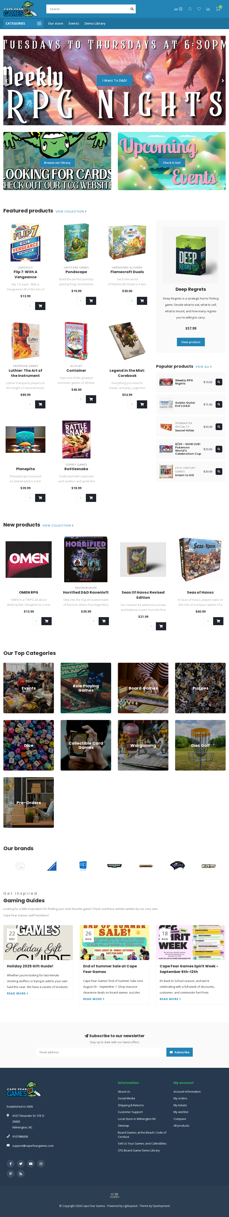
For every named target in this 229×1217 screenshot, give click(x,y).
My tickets (180, 1105)
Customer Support (130, 1112)
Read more (17, 993)
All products (181, 1126)
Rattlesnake (76, 469)
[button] (6, 80)
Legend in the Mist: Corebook (127, 373)
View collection (70, 211)
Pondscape (76, 271)
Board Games (127, 665)
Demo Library (95, 23)
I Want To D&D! (114, 80)
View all (202, 366)
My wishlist (181, 1112)
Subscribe (181, 1052)
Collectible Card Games (76, 722)
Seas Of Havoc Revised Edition (143, 595)
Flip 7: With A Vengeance (25, 274)
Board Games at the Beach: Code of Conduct (142, 1134)
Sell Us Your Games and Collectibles (142, 1143)
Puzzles (180, 665)
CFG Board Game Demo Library (139, 1150)
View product (190, 342)
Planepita (25, 469)
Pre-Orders (11, 779)
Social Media (126, 1098)
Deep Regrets (191, 289)
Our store (55, 23)
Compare (180, 1119)
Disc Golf (181, 722)
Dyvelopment (161, 1206)
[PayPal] (114, 1195)
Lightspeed (130, 1206)
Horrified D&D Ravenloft (86, 592)
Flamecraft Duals (127, 271)
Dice (6, 722)
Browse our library (57, 163)
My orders (180, 1098)
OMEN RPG (28, 592)
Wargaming (125, 722)
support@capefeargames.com (33, 1146)
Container (76, 370)
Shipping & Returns (131, 1105)
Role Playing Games (74, 665)
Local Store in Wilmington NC (137, 1119)
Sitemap (123, 1126)
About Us (124, 1092)
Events (74, 23)
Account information (187, 1092)
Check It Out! (172, 163)
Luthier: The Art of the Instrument (25, 373)
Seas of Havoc (200, 592)
